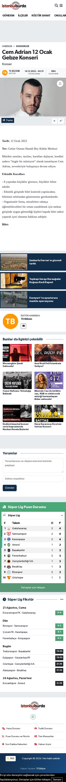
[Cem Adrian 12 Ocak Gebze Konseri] (33, 97)
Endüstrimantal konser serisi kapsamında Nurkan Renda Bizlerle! (16, 427)
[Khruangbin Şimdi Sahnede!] (17, 352)
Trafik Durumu (45, 728)
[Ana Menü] (61, 5)
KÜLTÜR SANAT (41, 15)
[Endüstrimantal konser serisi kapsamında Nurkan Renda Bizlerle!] (17, 413)
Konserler (22, 46)
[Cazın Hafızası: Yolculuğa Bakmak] (17, 380)
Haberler (7, 46)
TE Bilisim (26, 319)
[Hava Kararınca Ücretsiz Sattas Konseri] (48, 413)
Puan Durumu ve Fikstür (18, 736)
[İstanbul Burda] (14, 6)
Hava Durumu (13, 728)
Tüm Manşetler (46, 736)
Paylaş (9, 120)
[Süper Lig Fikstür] (61, 599)
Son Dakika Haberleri (16, 744)
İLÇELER (23, 15)
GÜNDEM (8, 15)
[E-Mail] (23, 326)
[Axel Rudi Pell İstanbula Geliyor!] (48, 352)
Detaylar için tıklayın (33, 587)
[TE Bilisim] (10, 321)
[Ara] (56, 5)
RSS (12, 758)
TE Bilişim (40, 768)
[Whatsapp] (33, 716)
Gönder (9, 488)
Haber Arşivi (44, 744)
